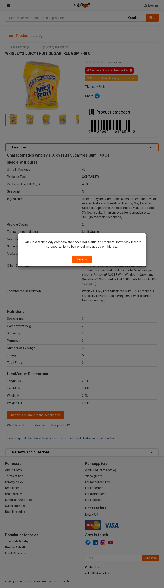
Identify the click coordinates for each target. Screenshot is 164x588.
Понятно (82, 259)
